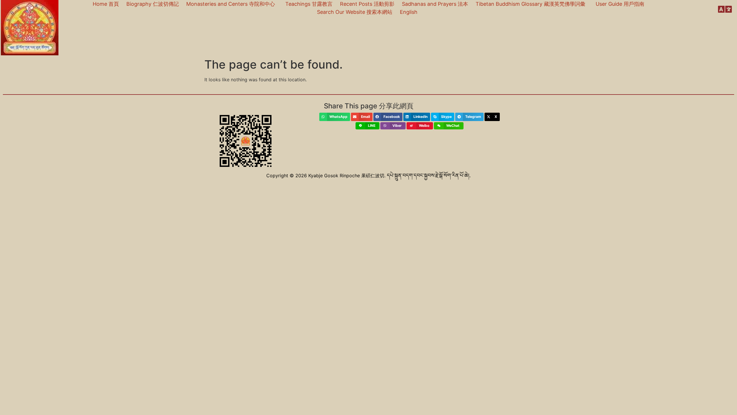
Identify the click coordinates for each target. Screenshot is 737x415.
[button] (334, 117)
